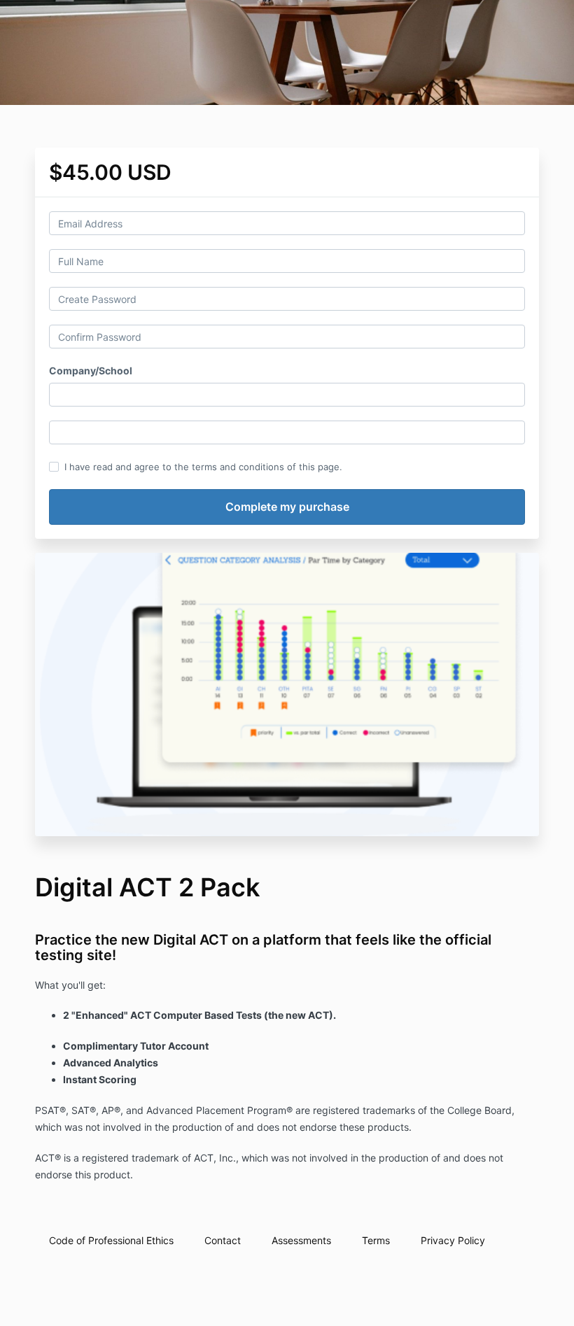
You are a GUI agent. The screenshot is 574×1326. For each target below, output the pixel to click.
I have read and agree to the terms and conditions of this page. (203, 466)
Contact (222, 1240)
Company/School (90, 370)
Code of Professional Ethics (111, 1240)
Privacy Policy (453, 1240)
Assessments (301, 1240)
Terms (376, 1240)
